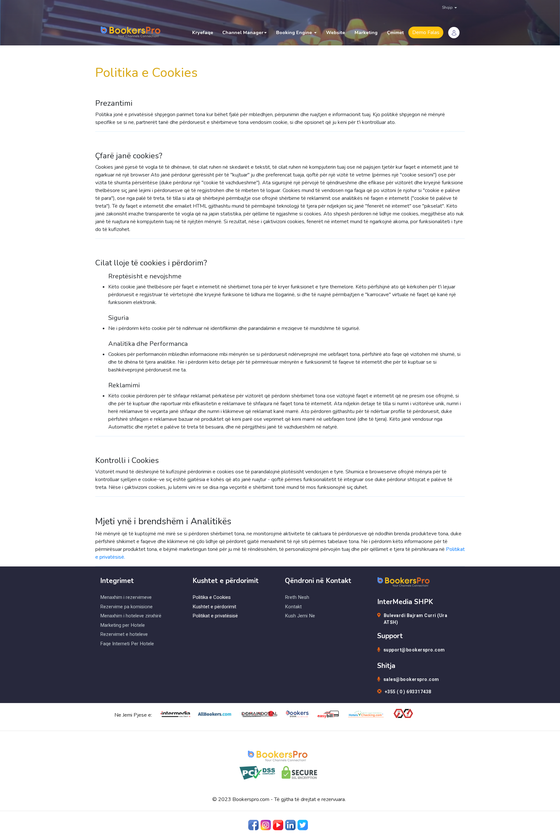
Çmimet (395, 32)
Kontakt (293, 606)
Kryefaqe (202, 32)
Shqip (448, 7)
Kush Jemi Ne (300, 615)
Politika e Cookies (211, 597)
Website (335, 32)
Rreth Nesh (297, 597)
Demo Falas (425, 32)
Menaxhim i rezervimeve (126, 597)
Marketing (366, 32)
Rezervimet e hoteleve (124, 634)
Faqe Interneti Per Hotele (127, 643)
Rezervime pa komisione (126, 606)
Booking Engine (294, 32)
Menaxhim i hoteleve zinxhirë (130, 615)
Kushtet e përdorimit (214, 606)
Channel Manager (242, 32)
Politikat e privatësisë (215, 615)
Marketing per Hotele (122, 625)
